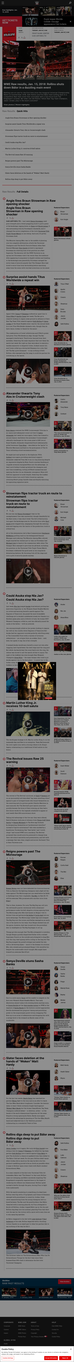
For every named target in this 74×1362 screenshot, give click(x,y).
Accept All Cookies (51, 1358)
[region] (37, 1354)
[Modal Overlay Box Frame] (37, 681)
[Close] (71, 1349)
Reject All (65, 1358)
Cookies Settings (8, 1358)
